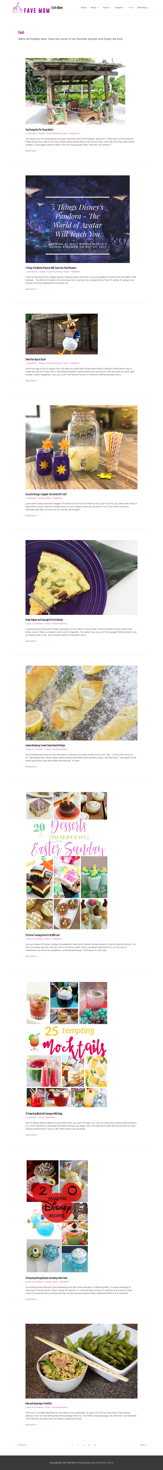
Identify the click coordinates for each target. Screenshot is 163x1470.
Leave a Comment (34, 623)
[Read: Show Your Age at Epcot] (62, 334)
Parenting (141, 7)
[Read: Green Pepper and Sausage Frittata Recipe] (81, 577)
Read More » (32, 150)
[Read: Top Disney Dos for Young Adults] (75, 91)
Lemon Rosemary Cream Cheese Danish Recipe (45, 745)
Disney (42, 133)
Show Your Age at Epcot (36, 359)
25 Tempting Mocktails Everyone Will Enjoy (44, 1113)
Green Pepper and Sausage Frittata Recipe (44, 619)
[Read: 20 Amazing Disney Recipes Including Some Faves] (57, 1216)
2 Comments (31, 272)
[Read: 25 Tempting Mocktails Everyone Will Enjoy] (67, 1044)
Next (144, 1445)
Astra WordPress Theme (102, 1463)
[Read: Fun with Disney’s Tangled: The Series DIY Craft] (81, 447)
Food (130, 7)
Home (83, 7)
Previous (21, 1445)
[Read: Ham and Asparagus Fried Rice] (81, 1361)
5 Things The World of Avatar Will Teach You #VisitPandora (51, 267)
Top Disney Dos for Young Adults (39, 129)
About (93, 7)
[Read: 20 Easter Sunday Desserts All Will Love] (67, 860)
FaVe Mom (57, 7)
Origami (118, 7)
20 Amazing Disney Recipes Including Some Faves (47, 1277)
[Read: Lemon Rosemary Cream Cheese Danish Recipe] (81, 703)
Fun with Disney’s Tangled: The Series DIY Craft (46, 494)
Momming (56, 133)
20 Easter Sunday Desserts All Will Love (43, 935)
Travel (105, 7)
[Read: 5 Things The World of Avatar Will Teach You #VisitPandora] (78, 219)
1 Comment (31, 133)
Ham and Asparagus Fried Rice (39, 1403)
